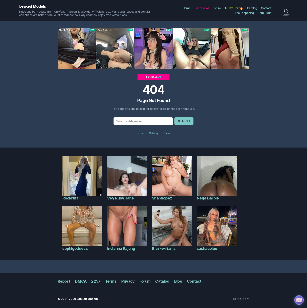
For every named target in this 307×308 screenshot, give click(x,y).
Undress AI (201, 8)
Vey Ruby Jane (120, 198)
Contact (266, 8)
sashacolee (207, 248)
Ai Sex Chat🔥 (234, 8)
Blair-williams (164, 248)
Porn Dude (264, 13)
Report (64, 281)
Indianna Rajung (121, 248)
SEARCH (184, 121)
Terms (111, 281)
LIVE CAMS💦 (153, 77)
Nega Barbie (208, 198)
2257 (95, 281)
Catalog (252, 8)
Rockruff (70, 198)
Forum (217, 8)
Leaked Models (32, 6)
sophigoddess (75, 248)
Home (186, 8)
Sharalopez (162, 198)
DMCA (81, 281)
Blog (178, 281)
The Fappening (244, 13)
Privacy (127, 281)
